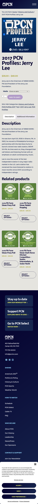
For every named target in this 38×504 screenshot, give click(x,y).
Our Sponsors (10, 445)
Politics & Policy (11, 378)
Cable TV (8, 412)
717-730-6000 (10, 350)
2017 (22, 107)
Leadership (9, 437)
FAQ (6, 416)
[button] (35, 464)
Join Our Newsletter (16, 302)
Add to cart (14, 97)
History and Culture (26, 12)
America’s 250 (11, 373)
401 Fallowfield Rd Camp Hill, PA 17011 (12, 344)
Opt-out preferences (13, 501)
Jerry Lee (27, 107)
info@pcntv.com (11, 354)
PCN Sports (9, 386)
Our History (9, 433)
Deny (19, 491)
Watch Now (12, 327)
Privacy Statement (24, 501)
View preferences (18, 497)
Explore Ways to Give (17, 315)
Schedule (8, 403)
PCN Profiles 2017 (8, 107)
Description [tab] (9, 117)
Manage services (18, 480)
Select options (7, 216)
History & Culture (12, 382)
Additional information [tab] (26, 117)
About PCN (9, 429)
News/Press (9, 441)
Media (5, 91)
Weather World (11, 390)
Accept (18, 485)
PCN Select (9, 407)
